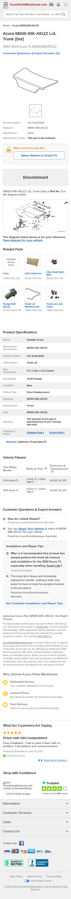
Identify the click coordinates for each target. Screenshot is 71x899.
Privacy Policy (54, 876)
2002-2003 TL (44, 636)
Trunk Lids (53, 565)
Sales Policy (16, 876)
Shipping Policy (35, 432)
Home (6, 25)
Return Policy (56, 432)
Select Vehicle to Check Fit (39, 155)
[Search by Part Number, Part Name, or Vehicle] (63, 14)
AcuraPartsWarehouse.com (17, 642)
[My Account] (58, 4)
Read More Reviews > (56, 760)
